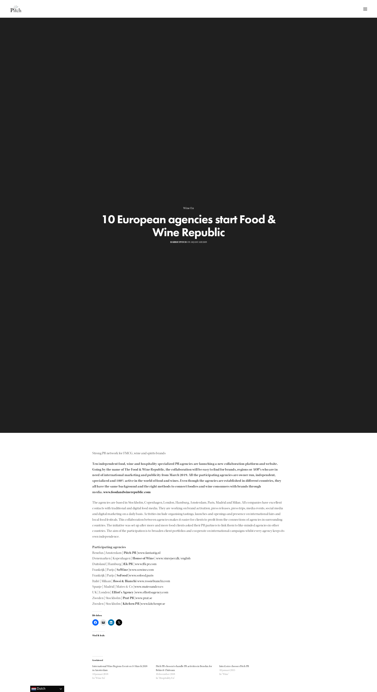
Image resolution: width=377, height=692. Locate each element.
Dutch (40, 688)
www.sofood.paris (141, 575)
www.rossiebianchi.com (153, 581)
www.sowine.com (141, 570)
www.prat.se (144, 598)
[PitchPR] (16, 9)
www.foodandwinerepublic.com (127, 492)
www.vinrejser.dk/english (173, 558)
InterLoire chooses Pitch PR (234, 666)
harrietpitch (178, 242)
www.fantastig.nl (149, 553)
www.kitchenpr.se (153, 604)
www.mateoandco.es (149, 587)
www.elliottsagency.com (151, 592)
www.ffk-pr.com (145, 564)
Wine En (188, 208)
